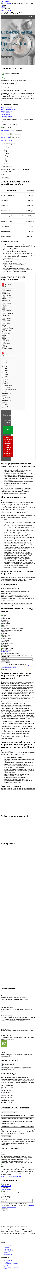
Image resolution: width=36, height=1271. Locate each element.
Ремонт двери (8, 1251)
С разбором (9, 328)
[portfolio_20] (18, 887)
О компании (8, 1260)
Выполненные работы (11, 1263)
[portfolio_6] (18, 915)
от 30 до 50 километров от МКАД (6, 399)
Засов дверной (5, 307)
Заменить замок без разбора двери (6, 325)
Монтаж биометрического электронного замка (7, 332)
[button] (30, 17)
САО (6, 363)
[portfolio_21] (18, 943)
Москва (3, 7)
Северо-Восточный (6, 365)
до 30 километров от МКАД (6, 393)
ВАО (6, 368)
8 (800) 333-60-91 (6, 1186)
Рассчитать (4, 177)
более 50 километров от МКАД (6, 405)
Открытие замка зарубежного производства (7, 299)
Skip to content (5, 1)
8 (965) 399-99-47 (11, 12)
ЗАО (6, 380)
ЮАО (6, 374)
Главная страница (6, 56)
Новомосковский (10, 390)
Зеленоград (8, 385)
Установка (7, 1249)
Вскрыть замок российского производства (6, 293)
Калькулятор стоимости (11, 1267)
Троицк (7, 387)
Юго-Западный (5, 377)
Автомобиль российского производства (7, 315)
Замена (6, 1247)
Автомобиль (8, 1254)
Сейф (6, 1252)
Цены (6, 1265)
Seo (5, 1268)
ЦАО (6, 361)
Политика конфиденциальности (11, 1236)
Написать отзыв (6, 1176)
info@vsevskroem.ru (7, 10)
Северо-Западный (6, 382)
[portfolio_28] (18, 860)
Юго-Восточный (5, 371)
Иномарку (8, 318)
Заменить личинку (6, 321)
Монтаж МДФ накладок (7, 347)
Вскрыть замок (9, 1246)
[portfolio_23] (18, 971)
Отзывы (7, 1262)
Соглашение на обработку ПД (10, 1239)
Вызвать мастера (16, 1176)
